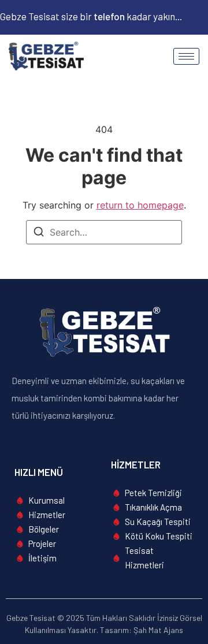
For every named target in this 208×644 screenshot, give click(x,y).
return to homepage (140, 205)
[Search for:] (104, 232)
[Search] (39, 233)
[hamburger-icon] (186, 56)
